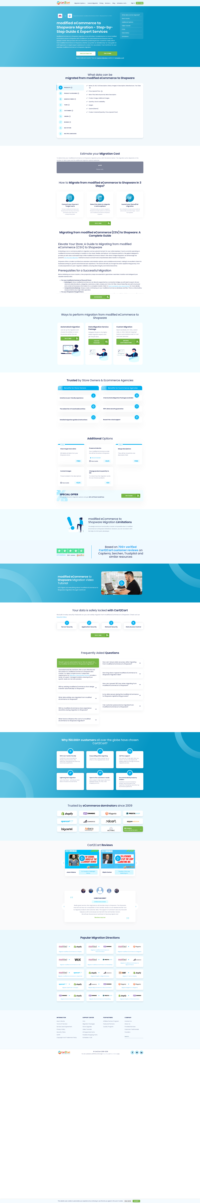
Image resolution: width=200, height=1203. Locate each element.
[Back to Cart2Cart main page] (63, 4)
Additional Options (127, 22)
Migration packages (89, 1041)
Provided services (130, 1043)
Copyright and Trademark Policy (67, 1054)
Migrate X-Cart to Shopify (130, 993)
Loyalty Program (108, 1043)
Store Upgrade (87, 1043)
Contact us (128, 1038)
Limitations (125, 36)
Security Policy (62, 634)
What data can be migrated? (131, 15)
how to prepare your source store (119, 303)
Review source (100, 934)
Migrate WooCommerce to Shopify (70, 1016)
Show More (98, 314)
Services (107, 3)
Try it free (139, 3)
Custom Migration (93, 3)
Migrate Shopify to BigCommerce (100, 993)
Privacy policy (61, 1046)
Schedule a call (119, 58)
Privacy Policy (105, 1070)
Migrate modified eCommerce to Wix (70, 981)
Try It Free (107, 53)
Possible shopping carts (90, 1052)
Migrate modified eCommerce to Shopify (70, 968)
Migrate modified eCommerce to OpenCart (70, 993)
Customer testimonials (132, 1046)
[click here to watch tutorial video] (121, 600)
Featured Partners (109, 1041)
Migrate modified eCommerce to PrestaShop (100, 981)
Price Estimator (86, 53)
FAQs (123, 29)
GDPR (58, 1052)
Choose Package (97, 359)
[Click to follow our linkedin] (141, 1069)
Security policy (61, 1049)
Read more (128, 1201)
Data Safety (125, 33)
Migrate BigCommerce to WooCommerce (100, 1004)
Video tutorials (87, 1046)
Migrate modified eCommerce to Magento (129, 968)
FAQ (84, 1038)
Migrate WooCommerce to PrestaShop (100, 1016)
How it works (126, 18)
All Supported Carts (89, 1049)
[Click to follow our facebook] (132, 1069)
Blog (114, 3)
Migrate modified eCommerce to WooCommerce (100, 967)
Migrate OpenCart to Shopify (70, 1004)
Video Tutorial (126, 26)
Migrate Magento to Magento (130, 1004)
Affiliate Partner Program (111, 1038)
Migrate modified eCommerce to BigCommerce (130, 980)
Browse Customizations (126, 359)
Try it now (128, 513)
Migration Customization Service (80, 692)
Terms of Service (62, 1041)
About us (127, 1041)
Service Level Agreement (64, 1043)
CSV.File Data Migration (71, 275)
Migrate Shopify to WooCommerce (129, 1016)
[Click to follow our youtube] (137, 1069)
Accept (136, 1201)
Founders (127, 1049)
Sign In (133, 3)
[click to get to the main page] (64, 1069)
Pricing (101, 3)
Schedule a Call (121, 3)
